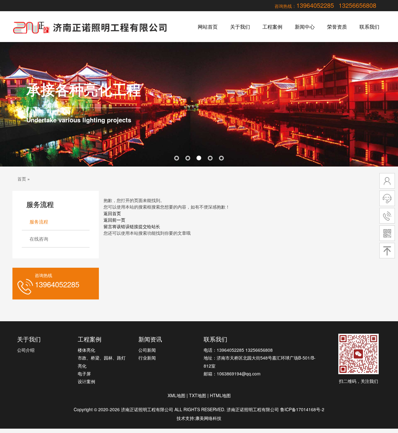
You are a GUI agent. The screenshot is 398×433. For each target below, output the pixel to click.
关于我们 (240, 26)
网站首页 (208, 26)
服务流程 (39, 221)
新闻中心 (305, 26)
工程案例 (272, 26)
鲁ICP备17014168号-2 (302, 409)
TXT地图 (197, 395)
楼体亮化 (86, 350)
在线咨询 (39, 238)
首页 (21, 179)
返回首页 (112, 213)
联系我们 (369, 26)
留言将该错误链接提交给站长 (132, 226)
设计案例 (86, 381)
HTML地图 (220, 395)
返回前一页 (114, 220)
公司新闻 (147, 350)
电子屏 (84, 373)
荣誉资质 (337, 26)
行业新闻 (147, 358)
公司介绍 (26, 350)
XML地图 (176, 395)
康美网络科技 (208, 418)
